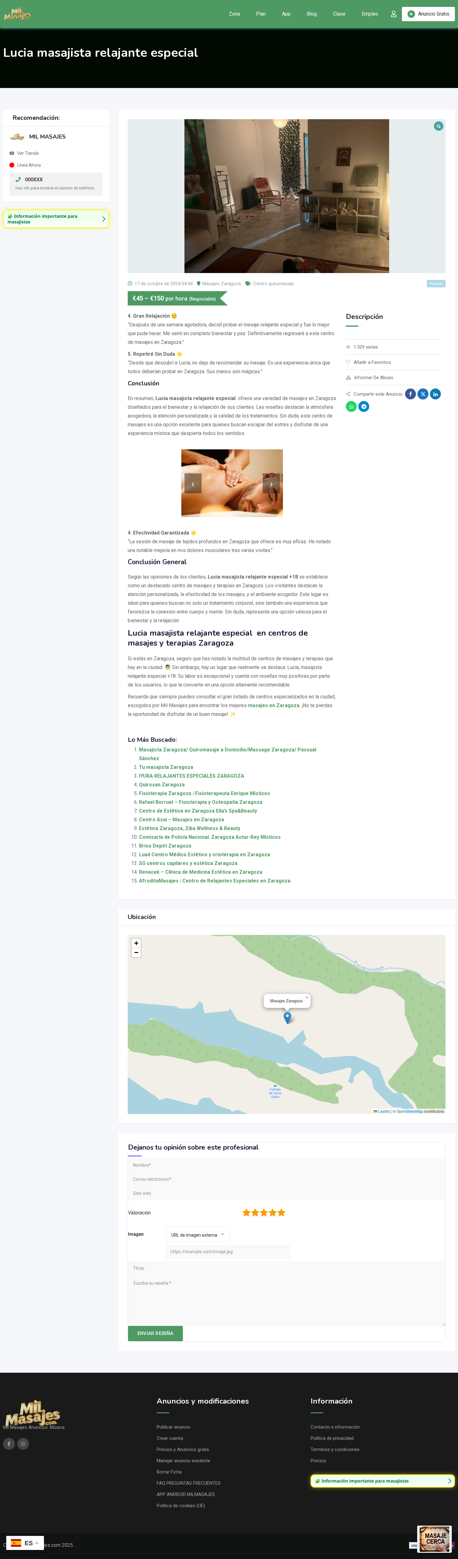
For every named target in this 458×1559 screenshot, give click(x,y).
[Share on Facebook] (410, 394)
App (286, 14)
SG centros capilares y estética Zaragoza (188, 863)
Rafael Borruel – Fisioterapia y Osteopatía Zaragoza (200, 802)
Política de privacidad (332, 1438)
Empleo (370, 14)
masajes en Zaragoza (273, 705)
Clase (339, 14)
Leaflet (383, 1111)
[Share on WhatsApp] (351, 406)
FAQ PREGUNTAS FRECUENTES (189, 1483)
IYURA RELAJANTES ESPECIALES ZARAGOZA (191, 776)
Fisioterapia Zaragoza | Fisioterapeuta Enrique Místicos (204, 793)
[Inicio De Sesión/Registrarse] (394, 14)
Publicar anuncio (173, 1427)
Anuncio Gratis (433, 14)
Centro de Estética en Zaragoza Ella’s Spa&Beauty (198, 811)
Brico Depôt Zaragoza (165, 846)
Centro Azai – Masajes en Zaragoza (181, 820)
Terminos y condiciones (335, 1449)
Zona (234, 14)
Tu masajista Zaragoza (166, 767)
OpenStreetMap (409, 1111)
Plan (261, 14)
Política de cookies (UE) (181, 1505)
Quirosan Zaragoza (162, 785)
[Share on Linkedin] (435, 394)
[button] (287, 1018)
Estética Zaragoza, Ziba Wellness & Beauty (189, 828)
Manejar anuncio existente (183, 1461)
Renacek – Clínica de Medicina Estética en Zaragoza (200, 872)
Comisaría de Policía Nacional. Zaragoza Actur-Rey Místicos (210, 837)
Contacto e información (335, 1427)
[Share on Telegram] (363, 406)
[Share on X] (422, 394)
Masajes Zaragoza (222, 283)
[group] (56, 219)
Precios (318, 1461)
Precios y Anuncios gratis (183, 1449)
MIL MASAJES (47, 136)
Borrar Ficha (169, 1472)
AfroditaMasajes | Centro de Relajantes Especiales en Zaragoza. (215, 881)
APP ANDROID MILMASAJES (186, 1494)
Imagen (136, 1234)
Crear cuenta (170, 1438)
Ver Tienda (28, 153)
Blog (312, 14)
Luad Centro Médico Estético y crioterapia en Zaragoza (204, 855)
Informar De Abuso (374, 377)
